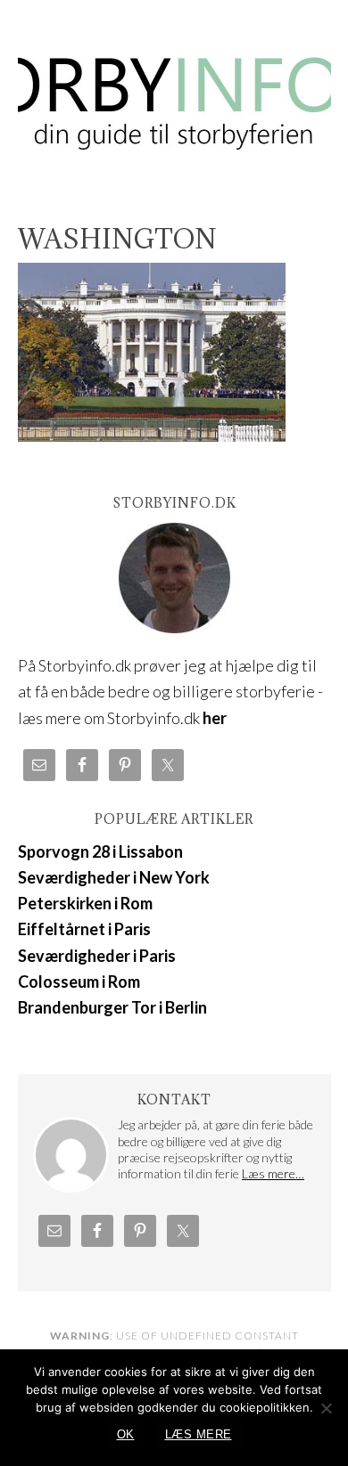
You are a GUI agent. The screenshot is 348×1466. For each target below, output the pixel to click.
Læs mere (198, 1434)
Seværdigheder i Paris (97, 955)
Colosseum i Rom (79, 981)
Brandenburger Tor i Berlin (112, 1007)
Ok (126, 1434)
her (215, 718)
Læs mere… (273, 1173)
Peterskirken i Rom (85, 903)
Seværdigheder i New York (114, 877)
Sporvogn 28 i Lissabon (100, 851)
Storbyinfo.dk (174, 91)
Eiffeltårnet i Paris (84, 929)
